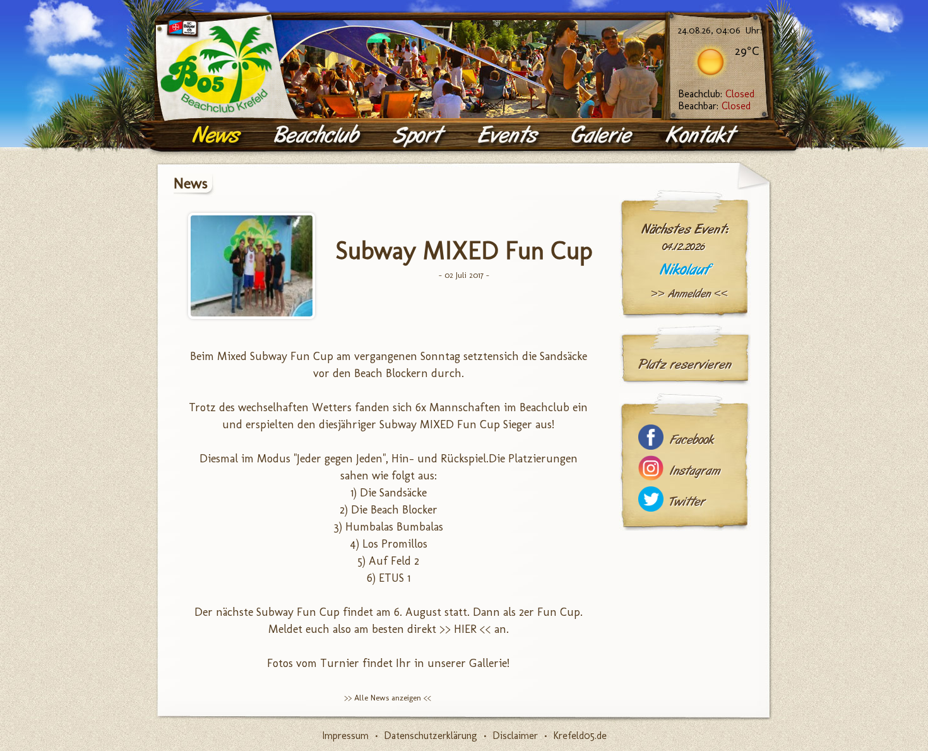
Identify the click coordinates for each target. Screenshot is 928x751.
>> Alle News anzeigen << (387, 697)
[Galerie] (603, 135)
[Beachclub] (318, 135)
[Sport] (420, 135)
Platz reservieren (685, 364)
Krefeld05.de (580, 736)
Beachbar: (714, 106)
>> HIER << (466, 629)
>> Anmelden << (689, 294)
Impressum (345, 736)
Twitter (687, 502)
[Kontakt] (702, 135)
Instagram (695, 471)
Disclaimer (515, 736)
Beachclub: (716, 94)
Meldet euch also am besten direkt (353, 629)
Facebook (692, 440)
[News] (218, 135)
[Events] (509, 135)
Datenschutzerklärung (430, 736)
